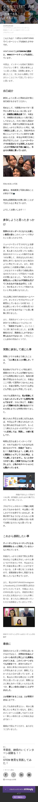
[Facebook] (5, 774)
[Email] (29, 774)
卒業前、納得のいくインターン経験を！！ (18, 751)
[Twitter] (13, 774)
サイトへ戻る (10, 1)
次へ (4, 757)
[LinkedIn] (21, 774)
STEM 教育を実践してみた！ (17, 761)
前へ (4, 747)
